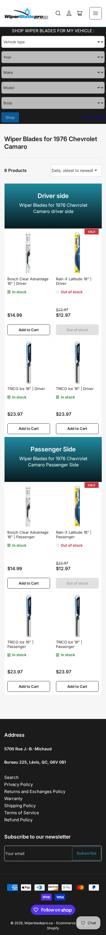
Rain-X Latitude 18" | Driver (73, 281)
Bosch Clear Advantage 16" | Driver (28, 281)
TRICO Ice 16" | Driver (75, 388)
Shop (10, 117)
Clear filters (93, 117)
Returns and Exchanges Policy (34, 791)
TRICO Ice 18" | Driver (26, 388)
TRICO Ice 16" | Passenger (20, 644)
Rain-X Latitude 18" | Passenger (73, 534)
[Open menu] (95, 13)
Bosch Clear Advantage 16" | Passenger (28, 534)
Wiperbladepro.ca (38, 923)
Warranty (13, 798)
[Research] (58, 13)
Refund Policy (18, 819)
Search (11, 777)
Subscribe (86, 853)
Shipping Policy (20, 805)
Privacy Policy (18, 784)
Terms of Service (21, 812)
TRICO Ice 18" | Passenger (69, 644)
